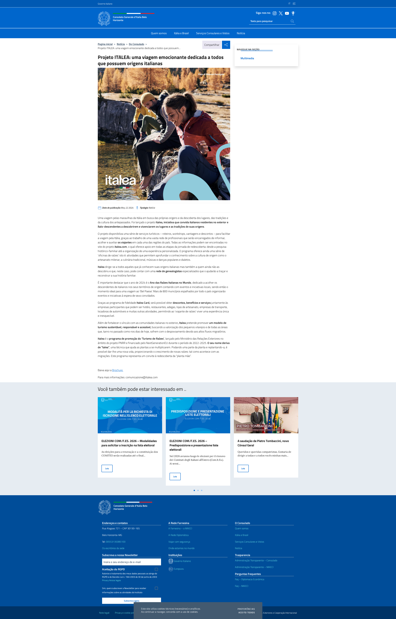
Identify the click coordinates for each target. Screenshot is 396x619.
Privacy (105, 580)
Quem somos (241, 528)
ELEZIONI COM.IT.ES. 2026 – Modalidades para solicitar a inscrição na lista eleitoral (129, 443)
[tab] (194, 490)
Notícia (121, 44)
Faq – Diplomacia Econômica (249, 579)
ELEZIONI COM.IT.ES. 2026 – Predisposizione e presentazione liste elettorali (194, 445)
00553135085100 (115, 542)
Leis (109, 468)
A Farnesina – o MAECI (180, 528)
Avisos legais (115, 580)
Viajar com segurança (179, 542)
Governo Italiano (182, 561)
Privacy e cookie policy (125, 613)
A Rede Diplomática (178, 535)
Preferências (246, 609)
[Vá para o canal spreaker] (292, 13)
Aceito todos (247, 612)
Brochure (117, 370)
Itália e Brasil (241, 535)
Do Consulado (136, 44)
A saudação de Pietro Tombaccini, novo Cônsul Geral (263, 443)
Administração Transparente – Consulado (256, 560)
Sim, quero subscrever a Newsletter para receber (124, 588)
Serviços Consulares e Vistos (249, 542)
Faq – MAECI (241, 586)
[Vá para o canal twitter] (280, 13)
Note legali (104, 613)
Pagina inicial (105, 44)
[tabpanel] (130, 442)
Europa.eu (178, 569)
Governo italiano (105, 3)
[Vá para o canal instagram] (274, 13)
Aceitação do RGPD (113, 569)
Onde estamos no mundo (181, 548)
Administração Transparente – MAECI (254, 567)
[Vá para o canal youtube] (286, 13)
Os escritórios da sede (113, 548)
